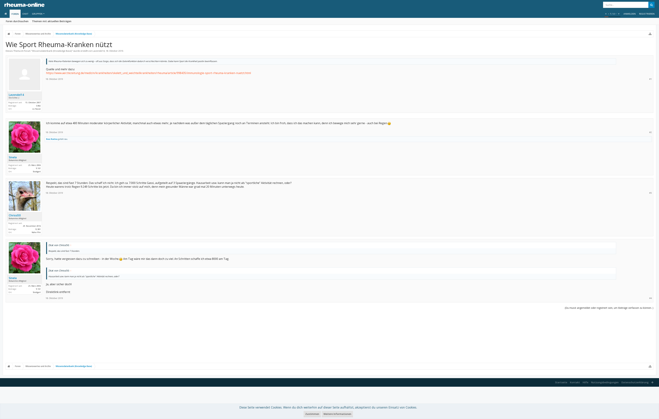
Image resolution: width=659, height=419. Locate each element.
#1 (650, 79)
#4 (650, 298)
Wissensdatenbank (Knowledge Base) (52, 50)
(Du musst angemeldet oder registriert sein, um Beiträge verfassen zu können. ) (609, 307)
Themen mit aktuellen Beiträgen (51, 21)
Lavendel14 (99, 50)
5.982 (38, 105)
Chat (25, 13)
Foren (15, 13)
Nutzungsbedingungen (605, 382)
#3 (650, 192)
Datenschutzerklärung (635, 382)
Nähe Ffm (36, 232)
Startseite (561, 382)
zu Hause (36, 108)
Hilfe (585, 382)
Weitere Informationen (337, 414)
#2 (650, 132)
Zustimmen (312, 414)
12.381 (38, 229)
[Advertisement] (329, 336)
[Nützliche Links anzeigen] (650, 34)
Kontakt (575, 382)
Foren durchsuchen (17, 21)
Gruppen (37, 13)
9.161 (38, 168)
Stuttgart (37, 171)
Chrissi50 (15, 215)
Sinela (13, 157)
